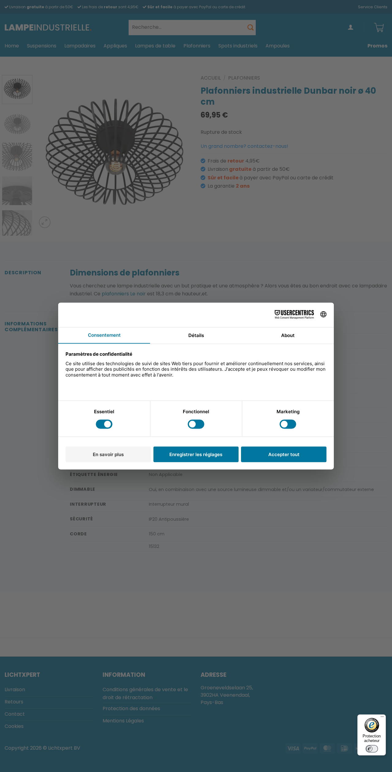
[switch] (372, 748)
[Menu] (382, 718)
